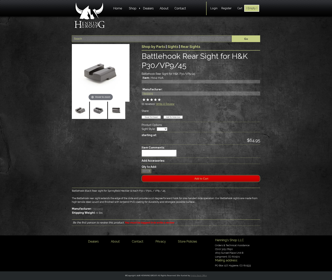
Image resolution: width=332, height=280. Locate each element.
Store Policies (187, 241)
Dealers (148, 8)
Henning (148, 93)
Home (117, 8)
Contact (180, 8)
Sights (173, 47)
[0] (144, 99)
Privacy (160, 241)
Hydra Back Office (199, 275)
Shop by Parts (153, 47)
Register (226, 8)
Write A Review (165, 104)
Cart (239, 8)
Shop (132, 8)
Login (213, 8)
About (164, 8)
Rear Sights (190, 47)
